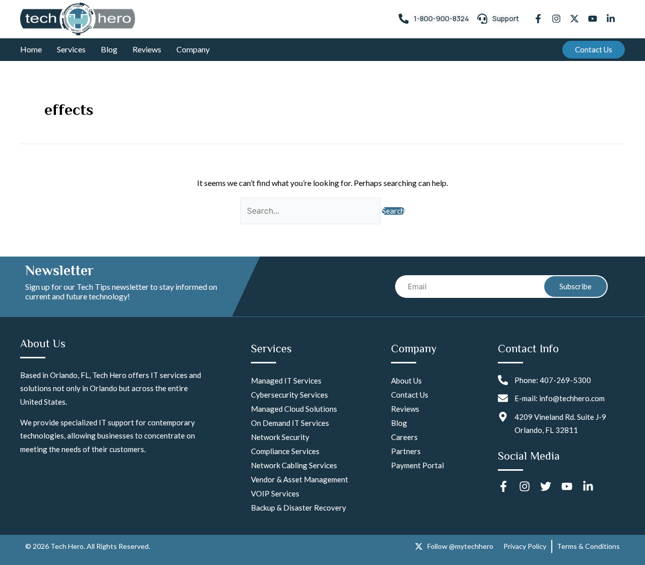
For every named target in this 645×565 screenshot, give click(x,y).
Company (193, 49)
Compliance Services (285, 451)
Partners (406, 451)
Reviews (147, 49)
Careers (404, 437)
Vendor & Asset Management (299, 479)
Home (31, 49)
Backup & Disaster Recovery (298, 507)
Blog (109, 49)
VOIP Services (275, 493)
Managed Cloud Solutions (294, 408)
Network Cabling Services (294, 465)
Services (71, 49)
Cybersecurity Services (289, 394)
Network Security (280, 437)
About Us (406, 380)
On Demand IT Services (290, 422)
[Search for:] (311, 210)
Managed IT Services (286, 380)
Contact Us (409, 394)
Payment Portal (417, 465)
